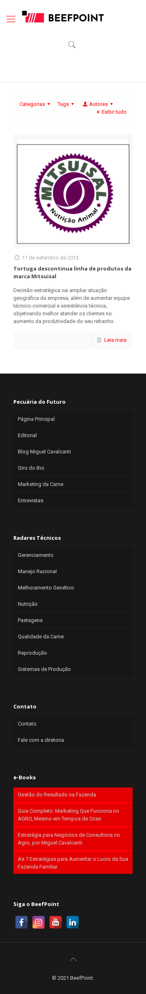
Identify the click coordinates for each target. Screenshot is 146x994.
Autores (98, 104)
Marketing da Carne (40, 484)
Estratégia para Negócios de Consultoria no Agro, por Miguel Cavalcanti (69, 839)
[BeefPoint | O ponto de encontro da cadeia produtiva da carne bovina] (62, 16)
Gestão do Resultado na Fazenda (57, 795)
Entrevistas (30, 500)
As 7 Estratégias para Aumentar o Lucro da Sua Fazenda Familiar (73, 863)
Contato (27, 724)
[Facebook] (21, 922)
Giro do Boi (31, 468)
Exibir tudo (114, 112)
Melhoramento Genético (46, 588)
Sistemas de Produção (44, 669)
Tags (63, 104)
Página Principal (36, 419)
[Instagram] (38, 922)
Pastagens (30, 620)
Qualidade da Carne (41, 636)
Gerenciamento (36, 555)
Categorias (32, 104)
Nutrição (28, 604)
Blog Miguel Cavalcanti (44, 452)
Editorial (27, 435)
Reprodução (32, 653)
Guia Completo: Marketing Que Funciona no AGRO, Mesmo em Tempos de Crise (68, 815)
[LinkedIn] (72, 922)
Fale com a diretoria (41, 740)
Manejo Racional (37, 571)
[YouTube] (55, 922)
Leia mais (115, 340)
